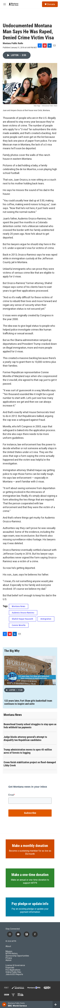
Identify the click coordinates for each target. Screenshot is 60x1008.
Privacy (9, 958)
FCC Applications (13, 970)
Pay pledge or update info (30, 904)
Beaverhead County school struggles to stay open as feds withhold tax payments (30, 726)
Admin (8, 960)
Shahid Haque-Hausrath (22, 619)
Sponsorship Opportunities (17, 956)
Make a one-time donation (30, 875)
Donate (51, 4)
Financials (10, 968)
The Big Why (12, 651)
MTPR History (12, 953)
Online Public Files (13, 972)
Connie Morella (19, 625)
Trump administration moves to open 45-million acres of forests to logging (28, 751)
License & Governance (15, 965)
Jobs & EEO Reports (14, 974)
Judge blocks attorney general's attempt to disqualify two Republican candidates (25, 738)
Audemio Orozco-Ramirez (23, 613)
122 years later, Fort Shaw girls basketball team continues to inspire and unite (28, 702)
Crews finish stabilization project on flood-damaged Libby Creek (30, 764)
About (8, 946)
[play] (4, 1004)
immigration (45, 619)
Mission (9, 951)
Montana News (18, 606)
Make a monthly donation (30, 846)
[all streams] (56, 1004)
